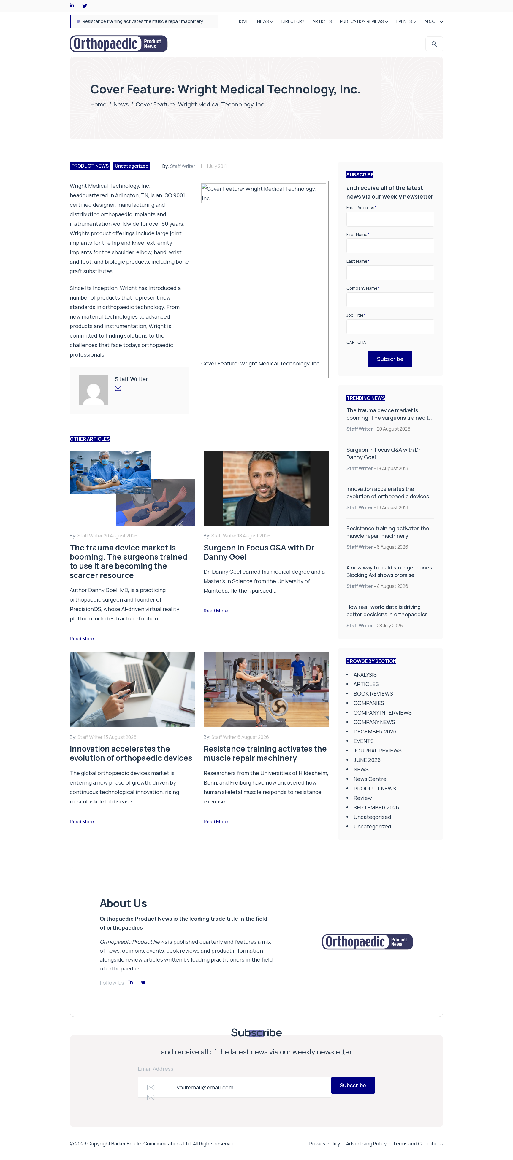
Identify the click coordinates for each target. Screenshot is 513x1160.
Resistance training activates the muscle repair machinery (143, 21)
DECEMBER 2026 (375, 731)
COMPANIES (369, 702)
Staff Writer (182, 166)
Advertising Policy (366, 1143)
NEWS (263, 21)
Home (99, 104)
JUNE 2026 (367, 759)
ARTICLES (322, 21)
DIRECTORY (292, 21)
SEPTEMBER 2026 (376, 807)
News (121, 104)
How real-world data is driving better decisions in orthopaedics (387, 610)
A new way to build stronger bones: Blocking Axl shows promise (390, 571)
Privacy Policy (324, 1143)
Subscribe (390, 358)
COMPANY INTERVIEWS (383, 712)
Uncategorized (131, 166)
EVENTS (404, 21)
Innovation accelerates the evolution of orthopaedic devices (387, 492)
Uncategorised (372, 816)
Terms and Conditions (418, 1143)
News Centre (370, 778)
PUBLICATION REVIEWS (362, 21)
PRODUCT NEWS (90, 166)
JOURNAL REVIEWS (378, 750)
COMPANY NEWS (374, 721)
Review (363, 797)
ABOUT (431, 21)
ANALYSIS (365, 674)
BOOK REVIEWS (373, 693)
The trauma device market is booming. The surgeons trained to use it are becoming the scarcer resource (389, 421)
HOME (243, 21)
